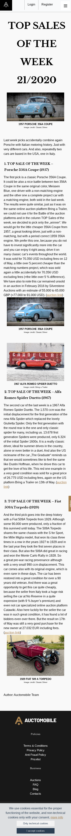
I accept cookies (36, 830)
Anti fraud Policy (35, 754)
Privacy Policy (35, 750)
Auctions (35, 780)
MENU (65, 5)
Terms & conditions (35, 745)
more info (57, 817)
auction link (54, 295)
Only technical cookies (35, 823)
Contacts (35, 793)
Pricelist (36, 759)
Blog (35, 789)
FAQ (35, 784)
